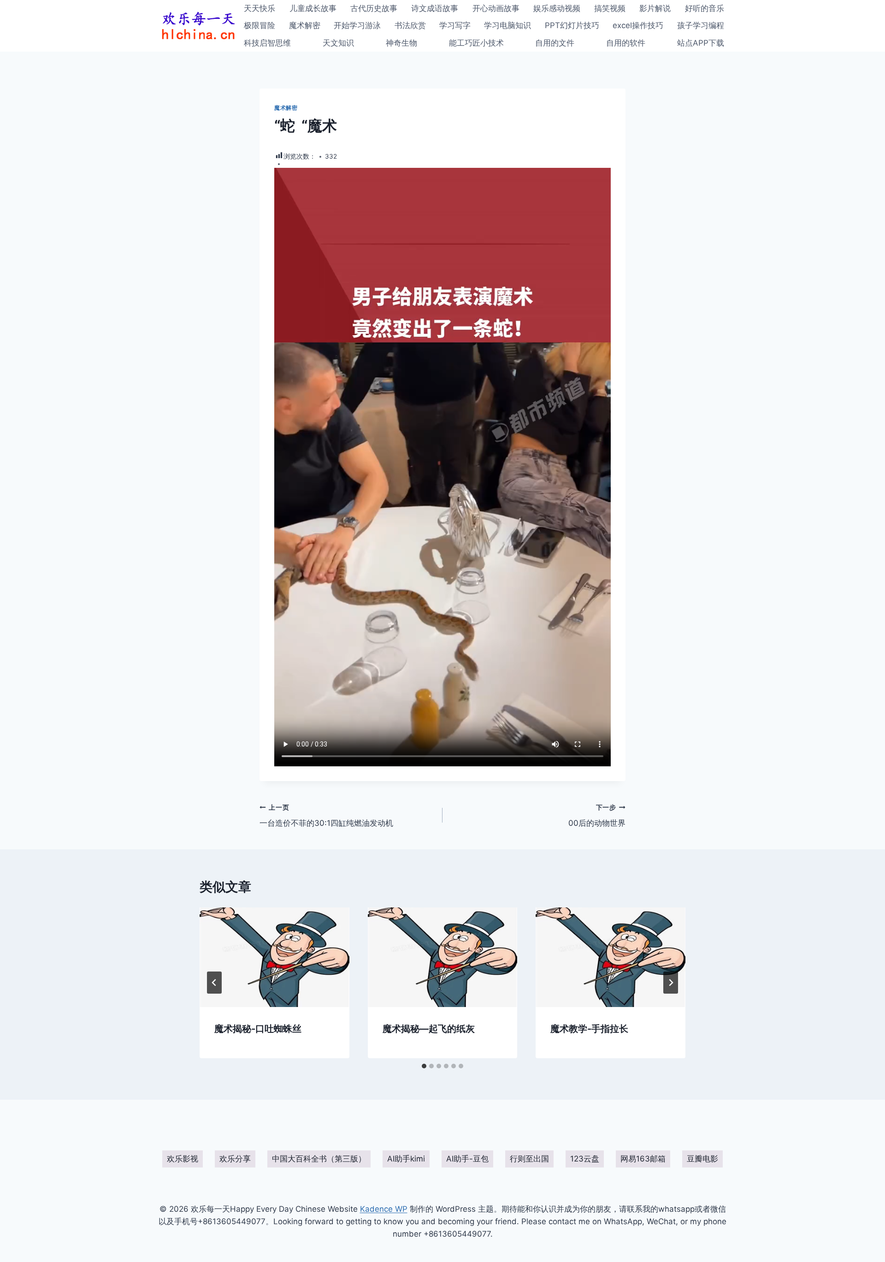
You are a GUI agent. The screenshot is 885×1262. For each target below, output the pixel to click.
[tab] (424, 1066)
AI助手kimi (406, 1158)
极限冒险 (259, 25)
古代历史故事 (373, 8)
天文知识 (338, 42)
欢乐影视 (182, 1158)
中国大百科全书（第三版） (319, 1158)
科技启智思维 (267, 42)
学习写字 (455, 25)
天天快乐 (259, 8)
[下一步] (670, 983)
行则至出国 (529, 1158)
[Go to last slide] (214, 983)
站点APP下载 (700, 42)
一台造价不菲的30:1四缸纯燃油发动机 (326, 816)
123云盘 (584, 1158)
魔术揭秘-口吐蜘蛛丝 (257, 1028)
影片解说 (655, 8)
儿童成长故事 (312, 8)
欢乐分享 (235, 1158)
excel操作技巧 (638, 25)
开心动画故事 (495, 8)
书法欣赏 (410, 25)
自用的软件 (625, 42)
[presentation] (274, 957)
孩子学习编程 (700, 25)
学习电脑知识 (507, 25)
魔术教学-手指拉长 (589, 1028)
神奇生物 (401, 42)
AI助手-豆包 (467, 1158)
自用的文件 (554, 42)
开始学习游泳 (357, 25)
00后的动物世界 (596, 816)
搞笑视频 (609, 8)
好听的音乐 (704, 8)
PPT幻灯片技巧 (572, 25)
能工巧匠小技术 (476, 42)
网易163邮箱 (643, 1158)
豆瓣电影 (702, 1158)
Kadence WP (383, 1209)
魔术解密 (304, 25)
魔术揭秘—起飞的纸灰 (429, 1028)
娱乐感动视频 (556, 8)
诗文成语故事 (434, 8)
